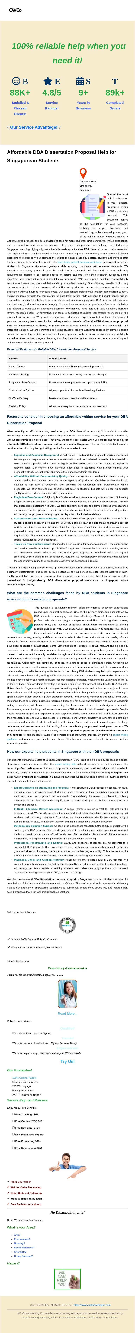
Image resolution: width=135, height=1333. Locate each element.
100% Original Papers (24, 1077)
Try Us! (67, 1061)
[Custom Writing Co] (16, 10)
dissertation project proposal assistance (80, 262)
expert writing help (66, 764)
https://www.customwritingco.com (92, 1305)
